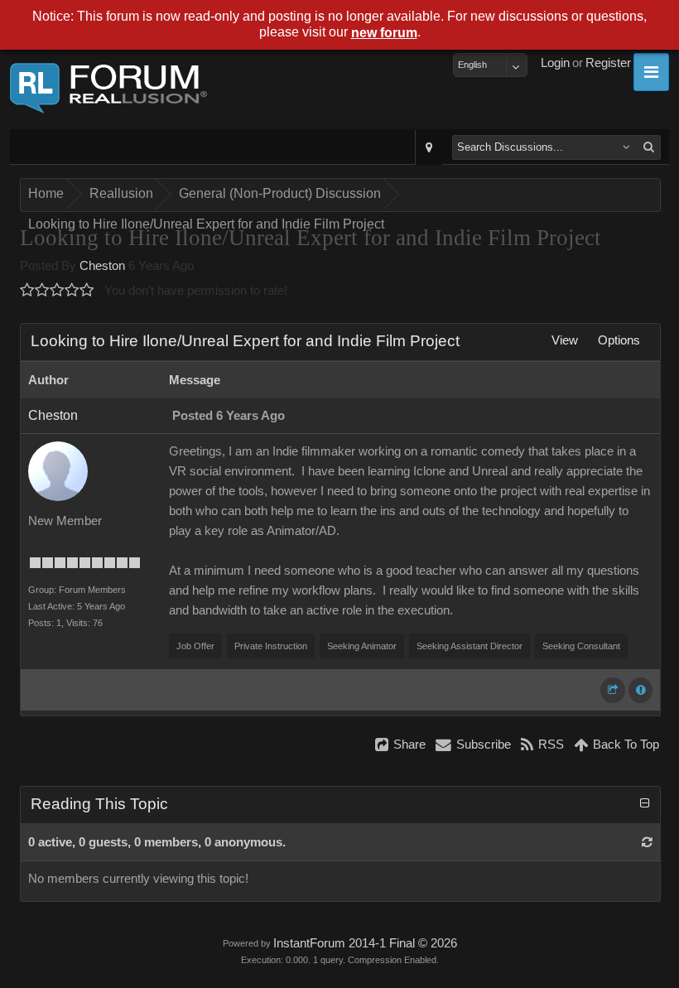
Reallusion (121, 193)
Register (608, 63)
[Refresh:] (647, 842)
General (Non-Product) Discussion (280, 193)
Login (555, 63)
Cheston (102, 265)
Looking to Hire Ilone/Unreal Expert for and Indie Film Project (206, 224)
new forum (384, 33)
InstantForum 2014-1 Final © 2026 (365, 943)
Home (46, 193)
